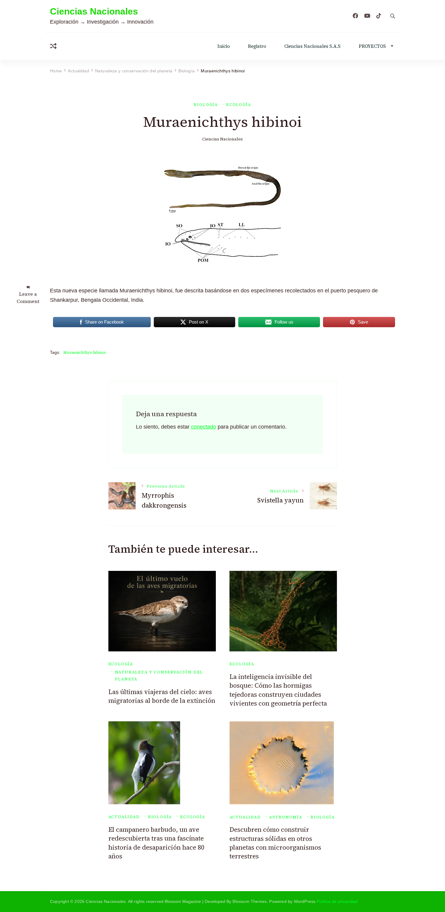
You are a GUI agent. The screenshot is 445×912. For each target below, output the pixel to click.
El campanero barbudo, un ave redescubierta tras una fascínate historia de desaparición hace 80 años (156, 843)
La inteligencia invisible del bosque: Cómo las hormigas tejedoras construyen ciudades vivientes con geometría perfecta (278, 690)
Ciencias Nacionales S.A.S (312, 46)
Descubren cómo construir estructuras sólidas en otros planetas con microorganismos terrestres (275, 843)
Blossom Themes (249, 901)
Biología (206, 104)
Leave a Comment (28, 297)
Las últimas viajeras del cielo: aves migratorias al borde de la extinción (161, 696)
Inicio (223, 46)
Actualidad (124, 816)
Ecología (238, 104)
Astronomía (285, 817)
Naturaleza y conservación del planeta (159, 676)
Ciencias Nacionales (94, 11)
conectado (203, 427)
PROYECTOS (372, 46)
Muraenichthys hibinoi (84, 352)
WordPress (305, 901)
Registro (257, 46)
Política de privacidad (337, 901)
